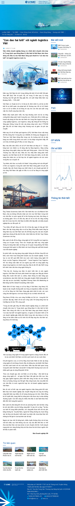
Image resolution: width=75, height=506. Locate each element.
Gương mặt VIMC (58, 32)
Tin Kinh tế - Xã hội (21, 34)
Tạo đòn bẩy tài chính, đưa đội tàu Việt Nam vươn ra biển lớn (7, 469)
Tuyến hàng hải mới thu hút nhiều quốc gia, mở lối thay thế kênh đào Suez (19, 455)
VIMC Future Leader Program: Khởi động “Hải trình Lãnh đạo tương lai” (65, 46)
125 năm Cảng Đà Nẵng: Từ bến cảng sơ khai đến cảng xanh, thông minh (65, 63)
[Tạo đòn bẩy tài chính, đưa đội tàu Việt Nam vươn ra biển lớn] (7, 463)
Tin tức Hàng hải (7, 34)
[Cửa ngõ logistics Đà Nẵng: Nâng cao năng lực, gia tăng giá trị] (43, 449)
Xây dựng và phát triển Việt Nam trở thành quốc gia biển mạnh (43, 469)
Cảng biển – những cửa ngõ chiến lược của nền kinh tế (64, 55)
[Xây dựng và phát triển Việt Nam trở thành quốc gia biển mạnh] (43, 463)
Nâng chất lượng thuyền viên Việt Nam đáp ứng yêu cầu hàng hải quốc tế (65, 71)
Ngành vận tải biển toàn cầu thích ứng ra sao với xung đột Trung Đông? (31, 455)
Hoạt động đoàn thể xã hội (29, 32)
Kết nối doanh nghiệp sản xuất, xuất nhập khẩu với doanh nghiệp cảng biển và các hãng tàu (31, 469)
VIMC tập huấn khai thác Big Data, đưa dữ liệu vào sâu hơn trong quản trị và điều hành (65, 79)
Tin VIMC (15, 32)
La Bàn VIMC (6, 32)
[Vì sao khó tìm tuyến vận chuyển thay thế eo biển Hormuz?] (19, 463)
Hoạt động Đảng (45, 32)
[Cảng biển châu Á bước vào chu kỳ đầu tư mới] (7, 449)
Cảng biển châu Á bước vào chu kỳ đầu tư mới (7, 455)
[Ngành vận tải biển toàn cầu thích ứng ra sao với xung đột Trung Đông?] (31, 449)
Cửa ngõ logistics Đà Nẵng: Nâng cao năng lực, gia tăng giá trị (43, 455)
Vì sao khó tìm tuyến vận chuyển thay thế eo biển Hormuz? (19, 469)
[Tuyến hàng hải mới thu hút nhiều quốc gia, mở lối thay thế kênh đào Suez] (19, 449)
